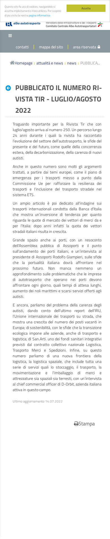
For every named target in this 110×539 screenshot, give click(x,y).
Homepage (23, 63)
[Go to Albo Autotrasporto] (23, 23)
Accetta (86, 8)
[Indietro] (10, 88)
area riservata (84, 47)
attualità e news (49, 63)
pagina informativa (39, 15)
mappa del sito (51, 47)
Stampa (86, 423)
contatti (22, 47)
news (71, 63)
